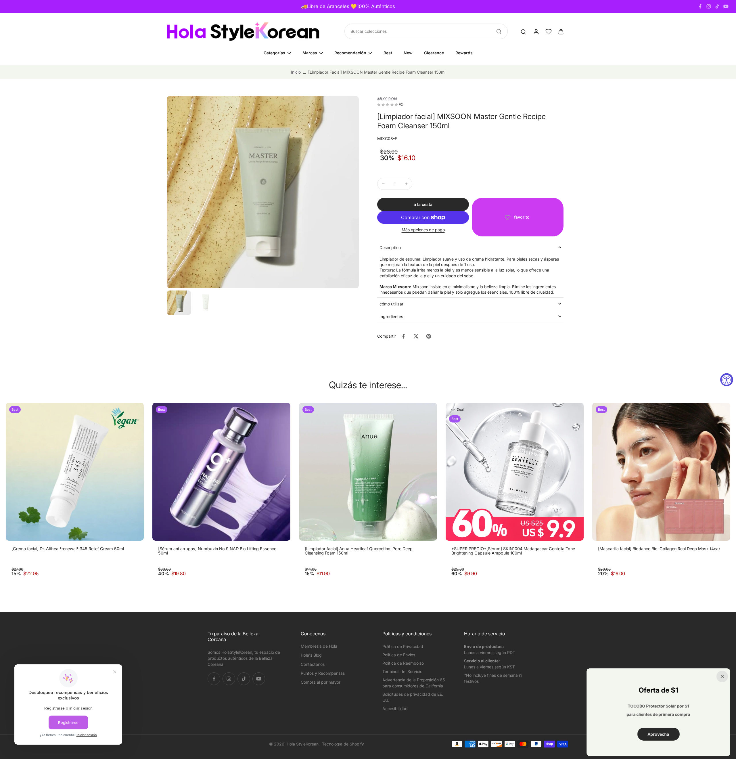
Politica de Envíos (398, 654)
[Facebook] (700, 6)
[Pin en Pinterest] (428, 336)
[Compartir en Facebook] (403, 336)
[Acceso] (536, 31)
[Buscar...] (499, 31)
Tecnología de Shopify (343, 743)
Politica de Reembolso (403, 663)
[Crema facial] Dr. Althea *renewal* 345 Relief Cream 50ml (68, 548)
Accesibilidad (395, 708)
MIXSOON (387, 98)
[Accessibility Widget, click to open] (726, 379)
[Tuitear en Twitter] (416, 336)
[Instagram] (708, 6)
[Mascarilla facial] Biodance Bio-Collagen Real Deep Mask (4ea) (659, 548)
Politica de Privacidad (402, 646)
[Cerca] (722, 676)
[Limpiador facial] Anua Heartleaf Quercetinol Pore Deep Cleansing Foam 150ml (359, 550)
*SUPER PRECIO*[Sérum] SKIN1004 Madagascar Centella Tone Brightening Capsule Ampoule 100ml (513, 550)
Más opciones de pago (423, 230)
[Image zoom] (263, 192)
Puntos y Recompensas (323, 673)
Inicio (296, 72)
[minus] (383, 184)
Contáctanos (313, 664)
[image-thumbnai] (179, 302)
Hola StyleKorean (303, 743)
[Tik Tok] (717, 6)
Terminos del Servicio (402, 671)
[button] (423, 204)
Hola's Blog (311, 655)
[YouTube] (726, 6)
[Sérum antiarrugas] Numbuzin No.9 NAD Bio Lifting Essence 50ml (217, 550)
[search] (523, 31)
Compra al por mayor (320, 682)
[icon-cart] (560, 31)
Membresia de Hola (319, 646)
